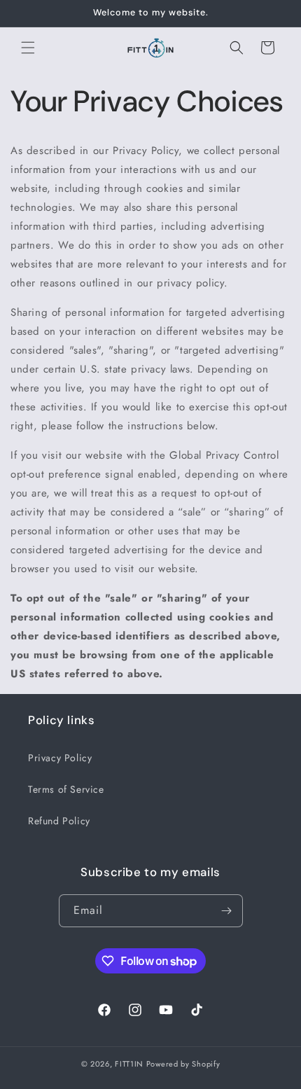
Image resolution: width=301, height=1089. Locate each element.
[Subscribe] (226, 910)
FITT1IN (129, 1063)
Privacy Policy (60, 758)
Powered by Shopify (183, 1063)
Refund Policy (59, 821)
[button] (28, 47)
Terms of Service (66, 789)
